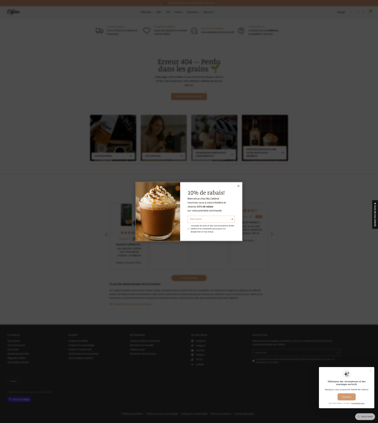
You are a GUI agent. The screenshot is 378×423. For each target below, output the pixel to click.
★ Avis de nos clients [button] (375, 214)
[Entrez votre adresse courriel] (232, 219)
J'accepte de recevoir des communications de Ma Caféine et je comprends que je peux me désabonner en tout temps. (212, 229)
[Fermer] (238, 186)
